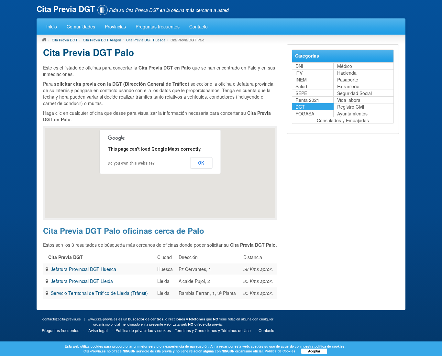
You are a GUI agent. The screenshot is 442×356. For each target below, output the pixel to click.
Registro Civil (350, 106)
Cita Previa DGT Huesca (145, 39)
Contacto (198, 26)
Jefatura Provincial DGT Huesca (83, 269)
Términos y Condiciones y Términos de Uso (213, 330)
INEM (301, 79)
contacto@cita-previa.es (61, 318)
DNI (299, 66)
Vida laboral (349, 100)
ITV (299, 73)
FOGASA (304, 113)
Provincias (115, 26)
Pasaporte (347, 79)
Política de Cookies (280, 351)
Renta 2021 (307, 100)
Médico (344, 66)
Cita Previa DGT (65, 39)
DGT (300, 106)
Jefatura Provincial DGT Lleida (82, 281)
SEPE (301, 93)
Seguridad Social (354, 93)
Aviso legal (98, 330)
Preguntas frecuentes (158, 26)
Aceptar (314, 351)
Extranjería (348, 86)
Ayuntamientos (352, 113)
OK (201, 163)
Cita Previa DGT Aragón (102, 39)
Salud (301, 86)
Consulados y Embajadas (343, 120)
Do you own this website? (131, 163)
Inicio (51, 26)
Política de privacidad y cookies (143, 330)
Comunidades (81, 26)
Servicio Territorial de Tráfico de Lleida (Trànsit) (99, 293)
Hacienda (347, 73)
